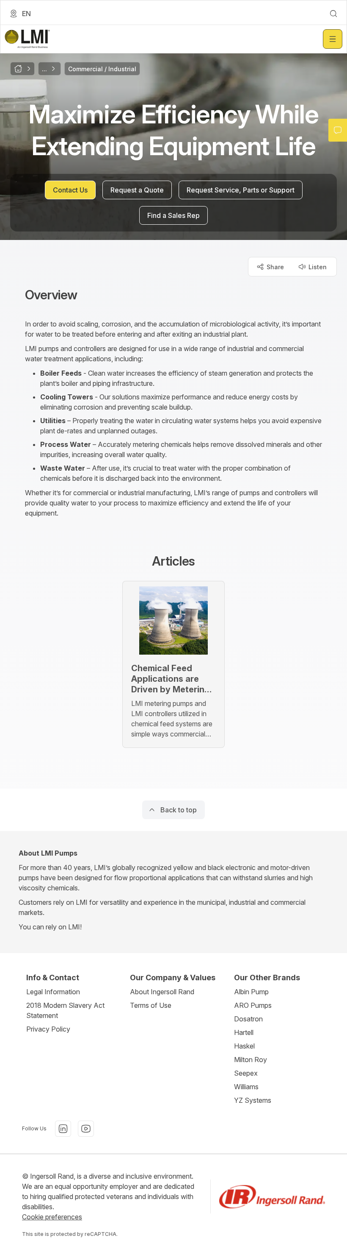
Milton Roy (250, 1059)
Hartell (243, 1032)
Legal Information (53, 991)
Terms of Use (150, 1005)
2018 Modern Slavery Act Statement (65, 1010)
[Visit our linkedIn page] (63, 1129)
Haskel (244, 1046)
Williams (246, 1086)
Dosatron (248, 1019)
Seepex (246, 1073)
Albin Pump (251, 991)
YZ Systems (252, 1100)
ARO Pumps (253, 1005)
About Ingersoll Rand (162, 991)
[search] (333, 13)
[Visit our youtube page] (86, 1129)
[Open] (332, 39)
